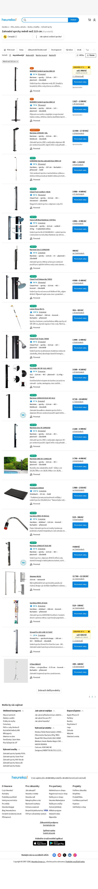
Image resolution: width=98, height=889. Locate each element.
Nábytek (70, 733)
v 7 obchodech (78, 402)
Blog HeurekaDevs (9, 810)
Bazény (70, 721)
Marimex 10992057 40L (39, 133)
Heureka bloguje (8, 807)
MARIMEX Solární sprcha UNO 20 (42, 71)
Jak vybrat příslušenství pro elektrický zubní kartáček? (49, 715)
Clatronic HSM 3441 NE (43, 747)
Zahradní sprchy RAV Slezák (13, 760)
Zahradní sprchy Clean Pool (13, 757)
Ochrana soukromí (32, 807)
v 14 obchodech (78, 133)
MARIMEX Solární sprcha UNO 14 (42, 102)
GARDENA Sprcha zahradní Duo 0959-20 (45, 161)
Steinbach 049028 (37, 488)
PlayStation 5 (72, 724)
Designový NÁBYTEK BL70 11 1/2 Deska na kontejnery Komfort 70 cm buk (49, 750)
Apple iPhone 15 (73, 715)
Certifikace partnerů (80, 800)
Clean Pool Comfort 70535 (40, 192)
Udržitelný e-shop (79, 807)
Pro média (5, 804)
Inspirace (76, 804)
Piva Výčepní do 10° (10, 743)
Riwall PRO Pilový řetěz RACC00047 (48, 738)
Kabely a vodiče (8, 718)
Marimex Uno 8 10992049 (39, 249)
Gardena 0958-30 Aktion (39, 516)
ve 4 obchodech (78, 490)
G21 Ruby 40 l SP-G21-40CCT (41, 368)
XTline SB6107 (35, 664)
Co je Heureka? (7, 790)
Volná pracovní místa (9, 800)
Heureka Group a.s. (38, 861)
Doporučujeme (73, 710)
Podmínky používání (9, 797)
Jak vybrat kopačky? (42, 721)
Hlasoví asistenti (9, 715)
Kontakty (5, 794)
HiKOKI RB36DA (41, 744)
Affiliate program (55, 810)
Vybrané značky (10, 749)
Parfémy (70, 718)
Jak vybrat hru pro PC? (43, 718)
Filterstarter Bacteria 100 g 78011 (47, 735)
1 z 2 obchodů (78, 641)
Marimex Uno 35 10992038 (40, 428)
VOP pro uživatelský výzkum (35, 814)
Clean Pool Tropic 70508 (39, 339)
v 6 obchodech (78, 224)
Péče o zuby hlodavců (11, 727)
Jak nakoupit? (30, 790)
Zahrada (70, 730)
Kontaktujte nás (49, 825)
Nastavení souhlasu (32, 804)
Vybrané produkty (43, 728)
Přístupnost (6, 817)
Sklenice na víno (9, 736)
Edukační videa (54, 814)
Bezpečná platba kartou (34, 810)
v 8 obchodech (78, 165)
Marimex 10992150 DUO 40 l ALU (42, 398)
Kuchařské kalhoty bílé (11, 730)
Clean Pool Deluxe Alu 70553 (41, 279)
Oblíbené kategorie (12, 710)
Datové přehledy (55, 807)
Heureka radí (30, 797)
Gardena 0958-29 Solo (38, 603)
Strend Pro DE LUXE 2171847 (41, 632)
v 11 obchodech (78, 194)
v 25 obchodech (78, 104)
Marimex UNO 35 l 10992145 (41, 459)
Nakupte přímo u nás (33, 800)
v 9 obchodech (78, 283)
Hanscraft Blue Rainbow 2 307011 (43, 220)
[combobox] (45, 19)
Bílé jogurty (7, 733)
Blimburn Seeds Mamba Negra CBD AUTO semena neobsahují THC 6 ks (49, 741)
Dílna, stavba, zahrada (18, 27)
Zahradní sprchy (46, 27)
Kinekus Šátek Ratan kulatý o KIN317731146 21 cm (49, 732)
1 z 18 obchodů (78, 76)
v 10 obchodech (78, 372)
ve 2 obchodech (78, 253)
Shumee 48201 (35, 576)
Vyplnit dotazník (49, 833)
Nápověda (53, 817)
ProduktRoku (77, 797)
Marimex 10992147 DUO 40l (40, 546)
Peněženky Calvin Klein (11, 740)
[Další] (95, 697)
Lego (69, 727)
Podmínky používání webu (75, 861)
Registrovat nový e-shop (58, 794)
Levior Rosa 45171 (37, 309)
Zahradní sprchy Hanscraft (12, 763)
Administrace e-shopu (57, 790)
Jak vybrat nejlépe (43, 710)
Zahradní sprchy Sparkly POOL (14, 753)
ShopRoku (76, 794)
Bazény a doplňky (33, 27)
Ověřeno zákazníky (80, 790)
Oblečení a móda (73, 736)
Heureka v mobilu (31, 794)
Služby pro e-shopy (56, 797)
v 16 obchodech (78, 313)
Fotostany (7, 724)
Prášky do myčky (9, 721)
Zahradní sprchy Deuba (11, 766)
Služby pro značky (55, 804)
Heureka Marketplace (57, 800)
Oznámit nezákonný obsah (12, 814)
